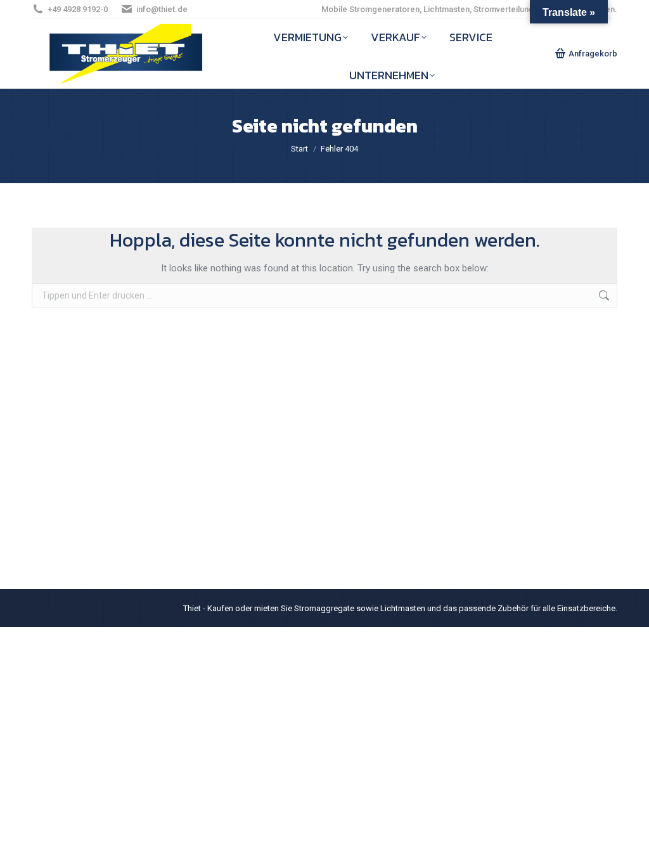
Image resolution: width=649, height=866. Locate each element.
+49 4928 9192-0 (78, 9)
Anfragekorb (593, 53)
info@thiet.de (162, 9)
